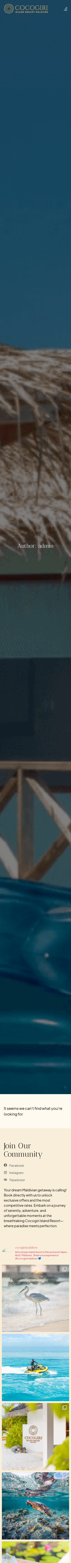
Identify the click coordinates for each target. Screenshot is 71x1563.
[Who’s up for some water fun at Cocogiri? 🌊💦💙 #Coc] (35, 1367)
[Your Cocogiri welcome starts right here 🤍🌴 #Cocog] (35, 1436)
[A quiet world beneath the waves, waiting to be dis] (35, 1505)
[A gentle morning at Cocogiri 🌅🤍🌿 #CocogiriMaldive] (35, 1298)
